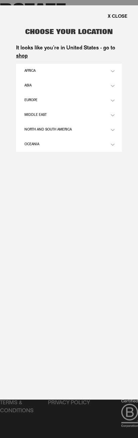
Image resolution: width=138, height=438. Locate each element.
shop (22, 56)
